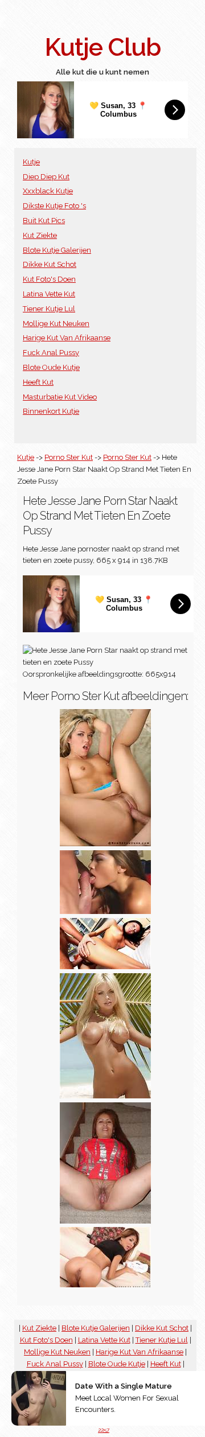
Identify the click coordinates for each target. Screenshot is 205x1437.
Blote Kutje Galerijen (57, 250)
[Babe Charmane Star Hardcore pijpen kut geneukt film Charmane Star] (105, 911)
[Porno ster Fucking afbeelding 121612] (105, 843)
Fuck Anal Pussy (51, 352)
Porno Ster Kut (68, 457)
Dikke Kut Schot (49, 264)
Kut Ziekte (40, 235)
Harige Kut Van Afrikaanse (66, 337)
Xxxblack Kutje (48, 191)
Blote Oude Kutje (51, 367)
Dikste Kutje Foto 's (54, 205)
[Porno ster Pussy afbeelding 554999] (105, 1221)
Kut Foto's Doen (49, 279)
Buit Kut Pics (44, 220)
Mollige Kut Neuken (56, 323)
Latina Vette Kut (49, 294)
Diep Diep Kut (46, 176)
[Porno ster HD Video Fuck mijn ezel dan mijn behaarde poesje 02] (105, 966)
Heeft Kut (38, 382)
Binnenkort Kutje (51, 411)
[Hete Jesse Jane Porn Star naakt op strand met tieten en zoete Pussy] (105, 1096)
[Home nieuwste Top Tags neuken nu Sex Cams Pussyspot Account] (105, 1284)
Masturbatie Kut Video (60, 397)
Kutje (31, 162)
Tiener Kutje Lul (49, 308)
